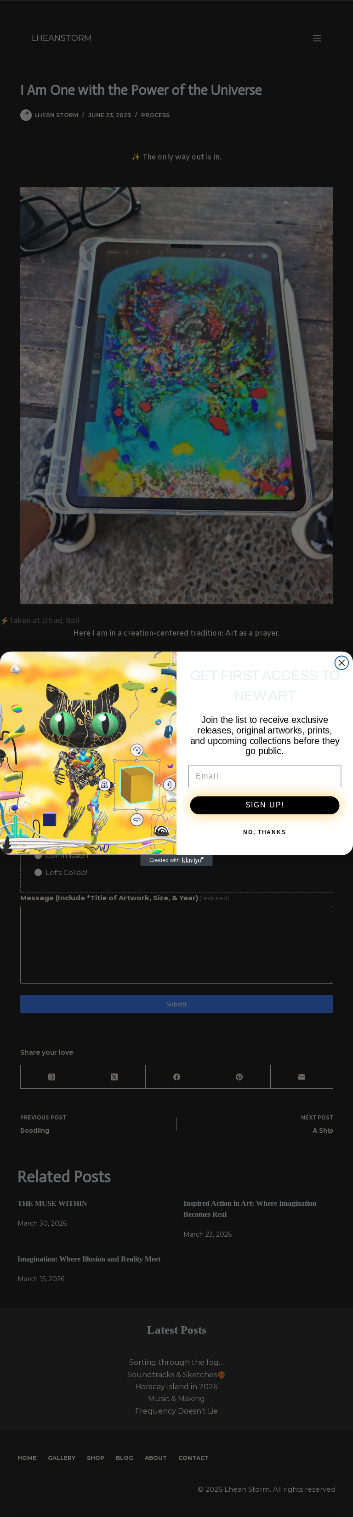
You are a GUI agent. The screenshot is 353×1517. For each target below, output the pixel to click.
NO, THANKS (264, 832)
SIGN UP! (265, 805)
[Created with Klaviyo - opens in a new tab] (176, 860)
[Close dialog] (342, 663)
